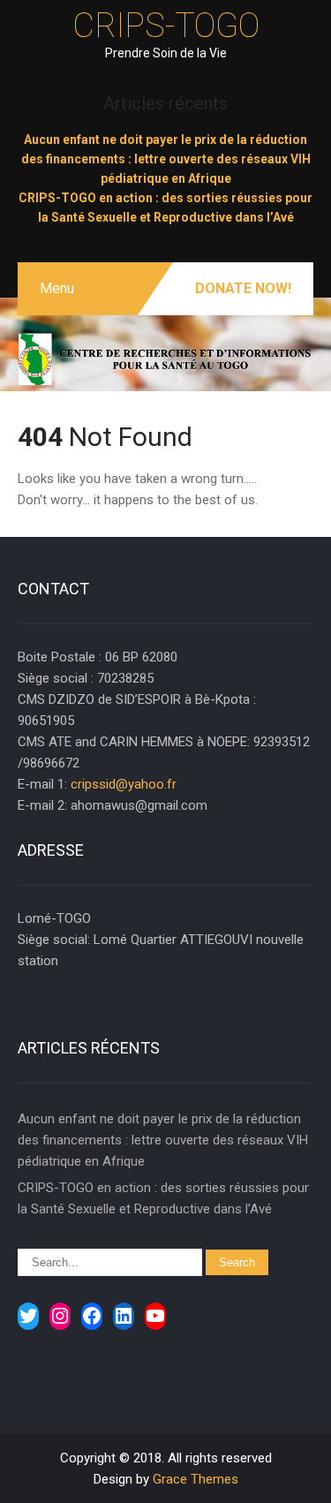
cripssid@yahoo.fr (124, 784)
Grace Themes (195, 1479)
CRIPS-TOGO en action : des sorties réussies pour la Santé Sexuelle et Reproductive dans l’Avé (163, 1198)
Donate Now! (243, 288)
